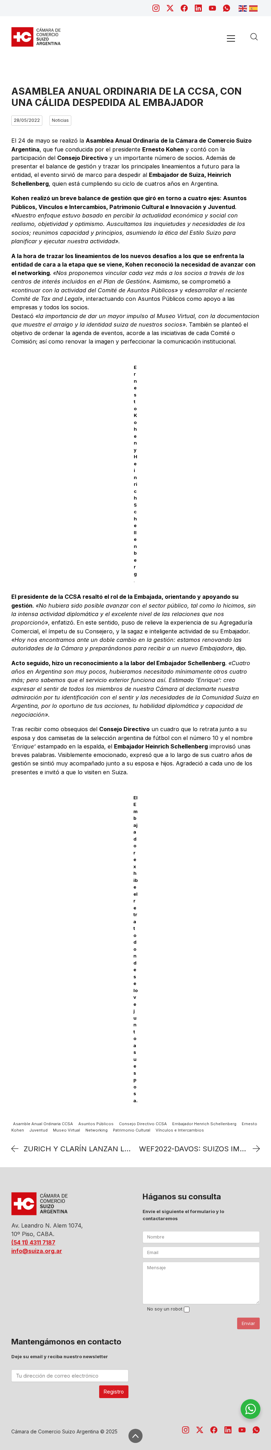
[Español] (254, 7)
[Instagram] (155, 8)
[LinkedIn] (198, 8)
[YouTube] (212, 8)
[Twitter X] (170, 8)
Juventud (38, 1130)
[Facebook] (184, 8)
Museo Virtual (66, 1130)
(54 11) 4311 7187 (33, 1242)
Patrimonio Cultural (131, 1130)
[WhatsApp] (226, 8)
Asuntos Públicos (96, 1123)
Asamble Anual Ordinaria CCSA (43, 1123)
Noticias (60, 120)
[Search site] (254, 37)
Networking (96, 1130)
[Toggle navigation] (231, 38)
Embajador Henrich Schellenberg (204, 1123)
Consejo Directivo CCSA (143, 1123)
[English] (244, 7)
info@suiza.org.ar (36, 1250)
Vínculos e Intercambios (180, 1130)
